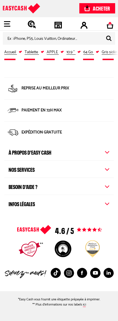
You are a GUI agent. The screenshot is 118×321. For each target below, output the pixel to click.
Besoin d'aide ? (23, 186)
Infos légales (22, 203)
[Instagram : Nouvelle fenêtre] (69, 273)
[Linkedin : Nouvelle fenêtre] (108, 273)
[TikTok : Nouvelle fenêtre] (56, 273)
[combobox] (59, 38)
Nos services (22, 169)
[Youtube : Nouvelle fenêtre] (95, 273)
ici (84, 304)
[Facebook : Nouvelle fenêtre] (82, 273)
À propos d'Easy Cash (30, 151)
